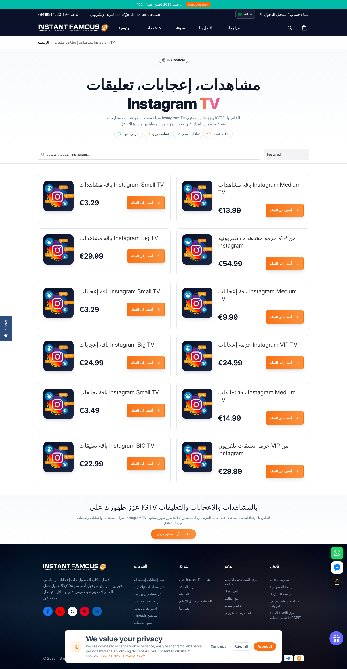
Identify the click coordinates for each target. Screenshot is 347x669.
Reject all (241, 646)
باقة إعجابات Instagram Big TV (116, 344)
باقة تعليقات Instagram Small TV (119, 392)
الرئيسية (43, 42)
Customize (218, 646)
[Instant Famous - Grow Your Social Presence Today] (73, 28)
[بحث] (289, 28)
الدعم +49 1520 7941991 (58, 14)
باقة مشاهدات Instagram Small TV (121, 184)
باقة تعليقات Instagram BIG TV (116, 445)
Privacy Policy (134, 656)
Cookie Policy (110, 656)
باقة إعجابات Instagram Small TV (119, 291)
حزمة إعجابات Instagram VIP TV (257, 344)
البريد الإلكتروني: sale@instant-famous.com (126, 14)
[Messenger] (337, 567)
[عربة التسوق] (337, 582)
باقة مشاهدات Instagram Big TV (118, 238)
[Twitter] (72, 611)
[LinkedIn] (97, 611)
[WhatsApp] (337, 553)
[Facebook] (48, 611)
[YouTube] (60, 611)
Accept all (265, 646)
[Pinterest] (84, 611)
